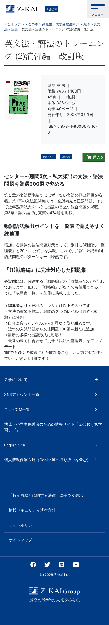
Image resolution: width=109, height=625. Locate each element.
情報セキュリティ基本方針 (32, 510)
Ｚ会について (16, 379)
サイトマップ (20, 540)
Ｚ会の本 (51, 9)
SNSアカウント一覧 (21, 394)
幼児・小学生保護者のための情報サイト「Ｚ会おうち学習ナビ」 (53, 427)
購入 (95, 157)
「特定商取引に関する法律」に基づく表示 (46, 495)
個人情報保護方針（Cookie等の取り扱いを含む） (47, 460)
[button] (98, 9)
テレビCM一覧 (17, 409)
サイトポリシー (22, 525)
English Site (14, 445)
